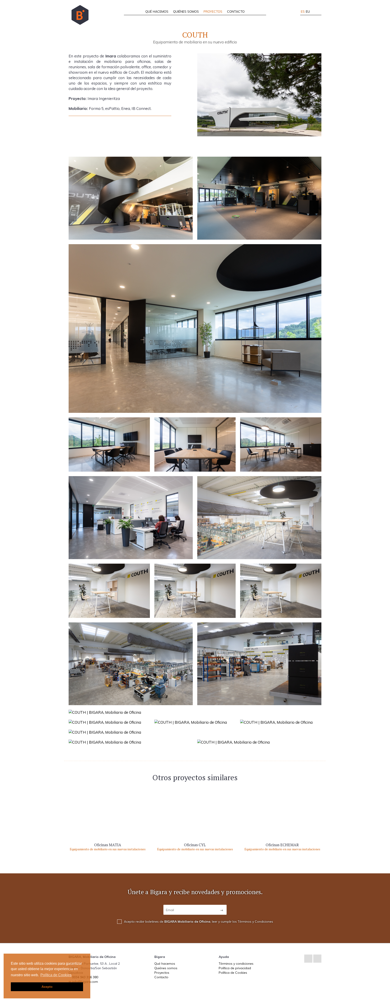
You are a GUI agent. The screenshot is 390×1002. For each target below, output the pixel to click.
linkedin (308, 959)
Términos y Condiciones (255, 921)
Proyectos (213, 11)
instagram (319, 11)
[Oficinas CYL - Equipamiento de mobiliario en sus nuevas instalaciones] (195, 818)
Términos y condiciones (236, 964)
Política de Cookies (233, 973)
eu (308, 11)
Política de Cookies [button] (56, 975)
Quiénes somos (186, 11)
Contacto (236, 11)
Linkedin (314, 11)
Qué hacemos (156, 11)
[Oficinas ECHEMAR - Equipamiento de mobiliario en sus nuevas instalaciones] (282, 818)
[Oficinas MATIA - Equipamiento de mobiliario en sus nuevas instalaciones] (107, 818)
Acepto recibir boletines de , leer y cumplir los (198, 921)
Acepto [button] (47, 986)
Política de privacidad (235, 968)
